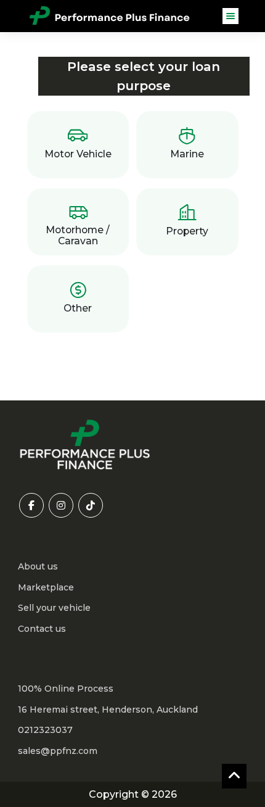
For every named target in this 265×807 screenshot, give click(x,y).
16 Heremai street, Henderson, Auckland (108, 709)
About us (38, 566)
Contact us (42, 628)
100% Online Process (65, 688)
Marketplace (46, 587)
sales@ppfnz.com (57, 750)
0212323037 (45, 729)
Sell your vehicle (54, 607)
